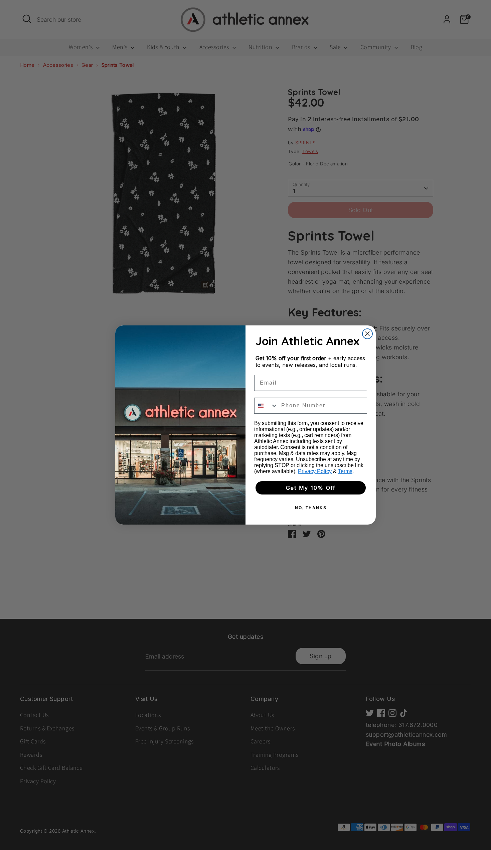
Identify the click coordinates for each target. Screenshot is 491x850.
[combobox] (266, 405)
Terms (345, 471)
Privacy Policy (315, 471)
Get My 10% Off (311, 487)
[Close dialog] (367, 334)
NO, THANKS (311, 508)
